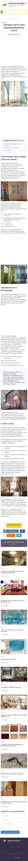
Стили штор (7, 150)
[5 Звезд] (16, 544)
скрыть (19, 140)
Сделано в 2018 (10, 857)
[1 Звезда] (11, 544)
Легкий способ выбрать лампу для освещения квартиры (12, 572)
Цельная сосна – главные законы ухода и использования (14, 802)
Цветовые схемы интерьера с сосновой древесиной (14, 715)
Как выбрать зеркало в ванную (11, 687)
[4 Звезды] (15, 544)
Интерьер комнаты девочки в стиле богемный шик (12, 601)
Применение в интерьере (11, 147)
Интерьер (3, 568)
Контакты (16, 847)
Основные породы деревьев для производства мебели (12, 745)
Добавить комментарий (10, 832)
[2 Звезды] (12, 544)
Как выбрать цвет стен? (8, 659)
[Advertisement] (14, 52)
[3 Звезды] (14, 544)
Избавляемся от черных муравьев (12, 773)
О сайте (11, 847)
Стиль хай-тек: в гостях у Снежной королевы (12, 630)
